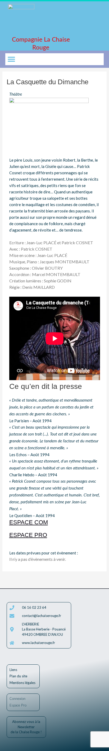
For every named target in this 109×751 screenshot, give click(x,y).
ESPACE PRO (28, 535)
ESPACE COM (28, 522)
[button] (11, 59)
